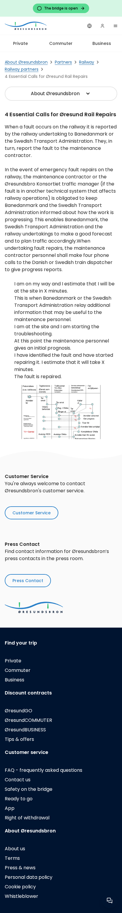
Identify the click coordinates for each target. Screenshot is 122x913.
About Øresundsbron (55, 93)
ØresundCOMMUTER (28, 720)
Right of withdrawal (27, 817)
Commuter (61, 43)
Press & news (20, 867)
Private (20, 43)
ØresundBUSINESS (25, 729)
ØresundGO (18, 710)
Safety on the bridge (28, 789)
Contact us (17, 779)
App (10, 808)
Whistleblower (21, 896)
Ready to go (19, 798)
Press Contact (27, 581)
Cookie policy (20, 886)
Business (101, 43)
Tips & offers (19, 739)
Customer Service (31, 513)
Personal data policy (28, 877)
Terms (12, 858)
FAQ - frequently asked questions (43, 770)
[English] (89, 25)
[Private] (26, 25)
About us (15, 848)
